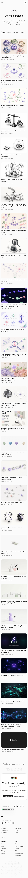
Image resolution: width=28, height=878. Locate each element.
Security (3, 853)
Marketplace (4, 830)
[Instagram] (20, 806)
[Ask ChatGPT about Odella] (2, 823)
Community (4, 848)
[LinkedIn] (23, 806)
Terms (16, 844)
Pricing (3, 851)
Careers (3, 844)
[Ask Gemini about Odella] (11, 823)
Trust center (18, 855)
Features (3, 835)
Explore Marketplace (19, 796)
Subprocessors (19, 853)
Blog (16, 830)
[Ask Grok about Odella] (8, 823)
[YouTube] (17, 806)
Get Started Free (8, 796)
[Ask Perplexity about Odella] (13, 823)
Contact (3, 846)
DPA (16, 851)
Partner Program (19, 846)
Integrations (4, 832)
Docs (16, 832)
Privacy (17, 848)
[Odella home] (14, 816)
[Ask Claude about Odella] (5, 823)
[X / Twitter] (15, 806)
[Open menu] (25, 2)
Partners (3, 837)
